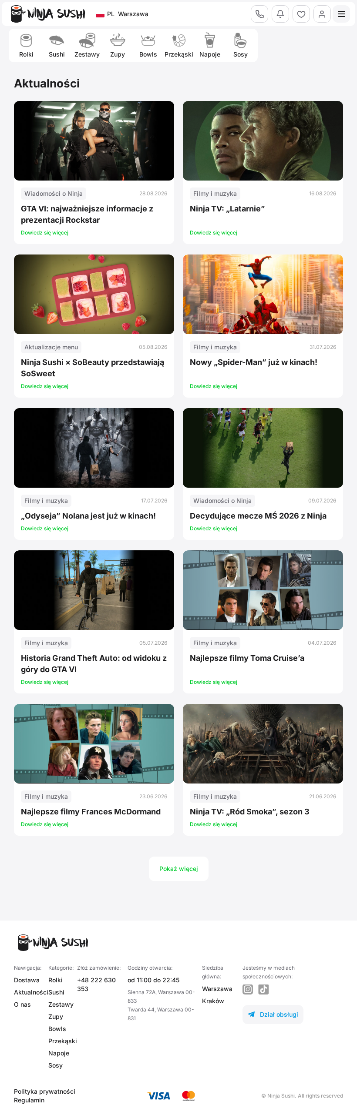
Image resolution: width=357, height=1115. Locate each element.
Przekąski (62, 1041)
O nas (22, 1004)
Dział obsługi (273, 1014)
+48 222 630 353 (96, 984)
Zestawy (61, 1004)
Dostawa (27, 980)
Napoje (58, 1053)
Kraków (213, 1001)
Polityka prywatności (44, 1091)
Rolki (55, 980)
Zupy (55, 1016)
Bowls (57, 1028)
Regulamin (29, 1100)
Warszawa (217, 988)
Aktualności (31, 992)
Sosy (55, 1065)
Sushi (56, 992)
